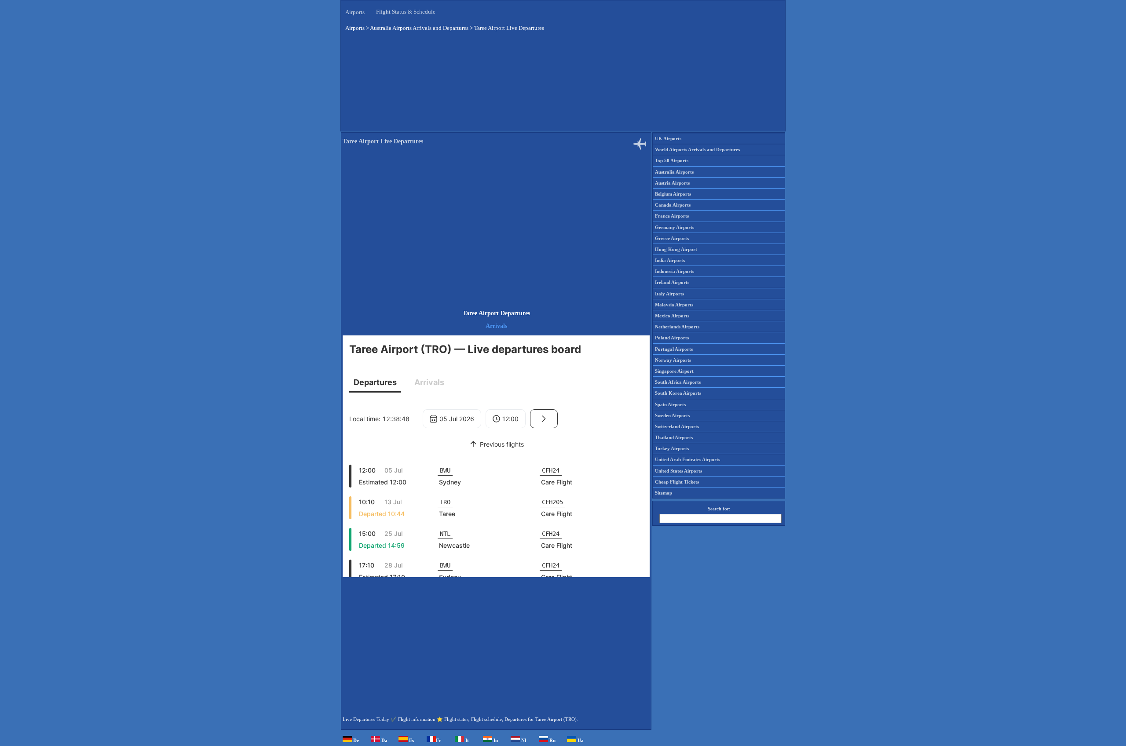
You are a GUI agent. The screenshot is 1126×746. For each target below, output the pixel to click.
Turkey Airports (672, 448)
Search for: (719, 508)
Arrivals (496, 326)
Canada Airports (673, 204)
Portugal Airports (674, 349)
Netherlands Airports (677, 326)
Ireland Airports (672, 282)
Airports (355, 12)
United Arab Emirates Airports (687, 459)
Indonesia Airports (674, 271)
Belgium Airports (673, 194)
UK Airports (668, 138)
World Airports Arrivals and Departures (697, 149)
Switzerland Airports (677, 426)
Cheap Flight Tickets (677, 481)
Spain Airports (670, 404)
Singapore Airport (674, 371)
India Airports (670, 260)
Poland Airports (672, 337)
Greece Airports (672, 238)
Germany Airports (674, 227)
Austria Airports (672, 183)
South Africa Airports (678, 382)
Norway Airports (673, 360)
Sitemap (663, 492)
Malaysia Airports (674, 304)
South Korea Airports (678, 393)
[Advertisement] (563, 83)
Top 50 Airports (671, 160)
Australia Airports (674, 172)
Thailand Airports (674, 437)
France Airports (672, 215)
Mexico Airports (672, 315)
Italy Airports (669, 293)
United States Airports (678, 470)
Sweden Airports (672, 415)
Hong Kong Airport (676, 249)
